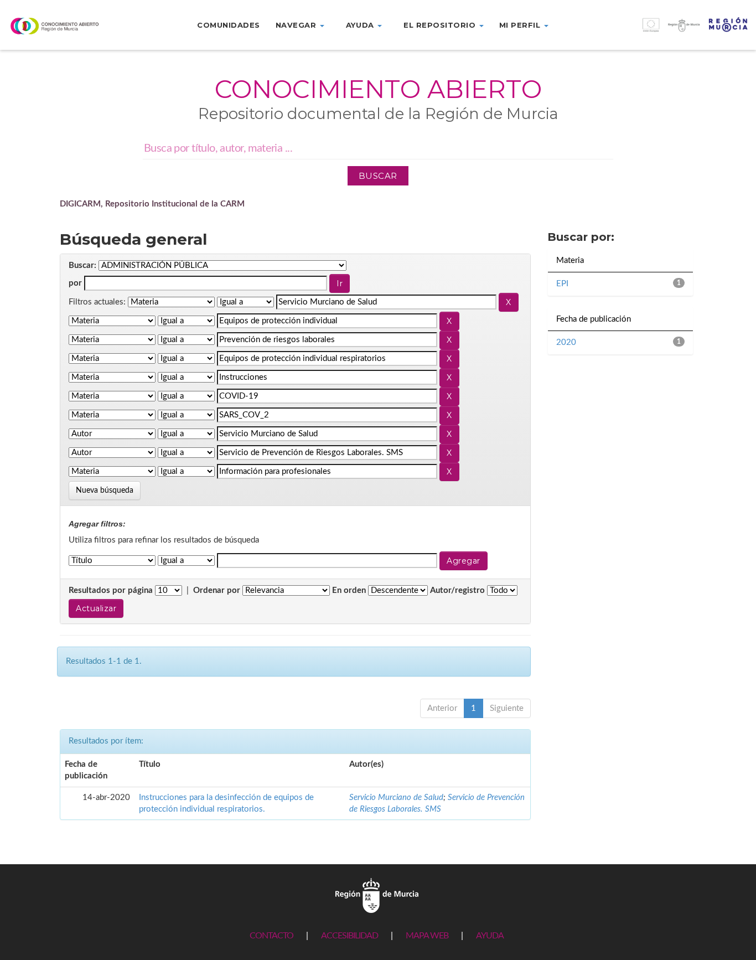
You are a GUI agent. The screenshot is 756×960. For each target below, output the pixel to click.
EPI (562, 284)
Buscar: (82, 265)
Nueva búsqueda (104, 490)
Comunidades (228, 24)
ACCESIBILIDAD (349, 935)
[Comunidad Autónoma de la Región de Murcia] (376, 895)
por (75, 283)
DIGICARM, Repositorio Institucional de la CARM (152, 204)
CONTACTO (271, 935)
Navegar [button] (297, 24)
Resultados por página (111, 590)
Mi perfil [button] (521, 24)
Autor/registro (457, 590)
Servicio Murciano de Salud (396, 797)
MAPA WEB (427, 935)
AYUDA (490, 935)
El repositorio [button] (440, 24)
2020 (566, 342)
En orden (349, 590)
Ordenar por (216, 590)
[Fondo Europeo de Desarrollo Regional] (661, 30)
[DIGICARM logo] (63, 26)
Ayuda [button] (361, 24)
